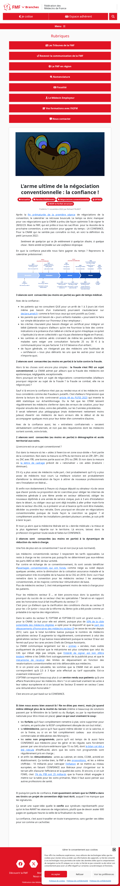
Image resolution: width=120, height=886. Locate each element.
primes (72, 646)
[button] (114, 849)
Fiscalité (61, 87)
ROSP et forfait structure (61, 203)
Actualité (25, 199)
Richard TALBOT (74, 209)
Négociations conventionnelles (74, 199)
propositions (79, 760)
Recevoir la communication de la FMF (61, 55)
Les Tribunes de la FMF (61, 45)
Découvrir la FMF (18, 872)
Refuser (80, 874)
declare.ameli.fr (29, 313)
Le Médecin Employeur (61, 97)
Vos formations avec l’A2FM (61, 108)
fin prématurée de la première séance (51, 214)
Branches (32, 7)
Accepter (55, 874)
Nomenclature (61, 76)
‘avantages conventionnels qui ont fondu (42, 567)
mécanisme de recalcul (30, 660)
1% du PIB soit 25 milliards (50, 774)
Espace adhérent (80, 16)
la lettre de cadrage (32, 463)
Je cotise (27, 16)
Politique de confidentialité (77, 881)
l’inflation (71, 763)
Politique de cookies (57, 881)
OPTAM (97, 199)
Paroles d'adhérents (44, 199)
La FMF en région (61, 66)
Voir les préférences (104, 874)
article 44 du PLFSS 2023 (73, 397)
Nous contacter (61, 118)
